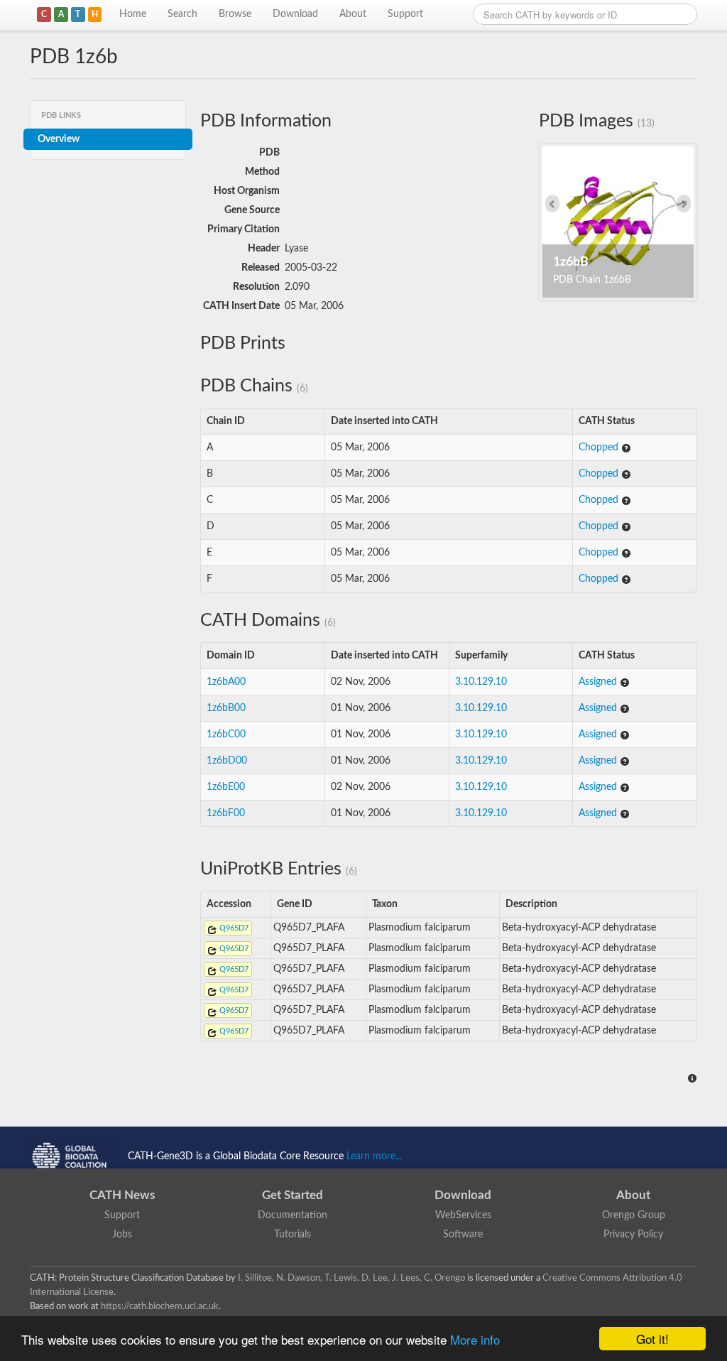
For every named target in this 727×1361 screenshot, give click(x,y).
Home (132, 14)
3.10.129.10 (481, 682)
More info (475, 1339)
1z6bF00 (226, 813)
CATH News (122, 1195)
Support (405, 14)
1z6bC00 (226, 734)
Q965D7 (232, 928)
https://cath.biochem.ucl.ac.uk (160, 1306)
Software (463, 1235)
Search (182, 14)
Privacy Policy (633, 1235)
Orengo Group (633, 1215)
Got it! (652, 1339)
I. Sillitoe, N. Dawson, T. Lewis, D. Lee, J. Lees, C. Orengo (351, 1278)
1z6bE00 (226, 787)
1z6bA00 (226, 682)
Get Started (292, 1195)
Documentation (292, 1215)
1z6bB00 (226, 708)
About (352, 14)
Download (295, 14)
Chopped (600, 447)
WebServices (463, 1215)
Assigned (599, 682)
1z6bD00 (227, 761)
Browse (235, 14)
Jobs (122, 1235)
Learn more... (374, 1156)
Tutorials (292, 1235)
